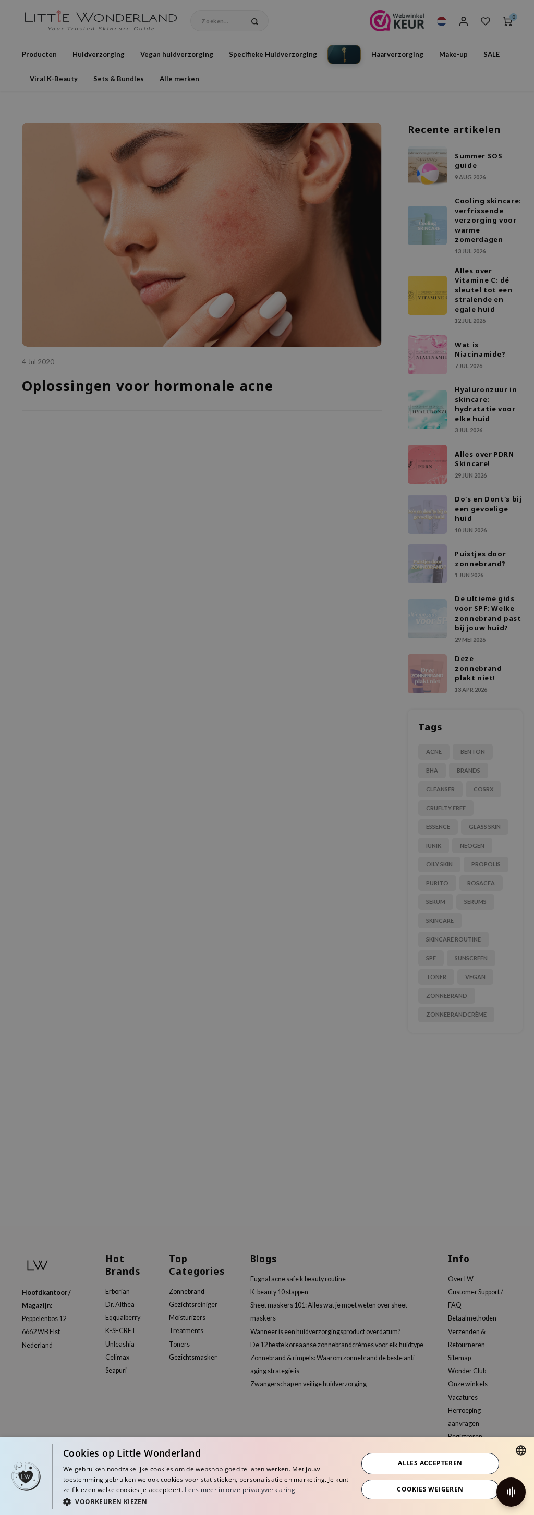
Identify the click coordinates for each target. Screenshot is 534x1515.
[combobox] (521, 1450)
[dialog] (267, 1476)
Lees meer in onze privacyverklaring (240, 1489)
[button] (206, 1501)
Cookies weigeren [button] (430, 1489)
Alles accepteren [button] (430, 1463)
